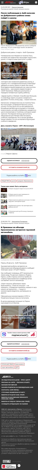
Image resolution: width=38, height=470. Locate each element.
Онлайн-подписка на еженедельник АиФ (17, 387)
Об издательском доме (10, 380)
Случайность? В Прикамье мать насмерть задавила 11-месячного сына (18, 317)
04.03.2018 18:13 (5, 7)
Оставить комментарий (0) (19, 167)
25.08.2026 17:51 (5, 221)
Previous (3, 138)
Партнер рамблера (16, 461)
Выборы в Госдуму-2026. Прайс (13, 395)
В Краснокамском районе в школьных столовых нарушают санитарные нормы (21, 200)
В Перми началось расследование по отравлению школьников (18, 195)
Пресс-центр (25, 380)
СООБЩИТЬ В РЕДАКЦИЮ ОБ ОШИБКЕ (14, 404)
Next (34, 138)
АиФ (12, 49)
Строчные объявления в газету (13, 392)
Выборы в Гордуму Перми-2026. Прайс (15, 401)
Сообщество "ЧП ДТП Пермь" (10, 260)
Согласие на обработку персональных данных (16, 439)
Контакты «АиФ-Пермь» (10, 390)
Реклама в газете (23, 382)
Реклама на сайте (8, 382)
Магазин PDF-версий (9, 385)
